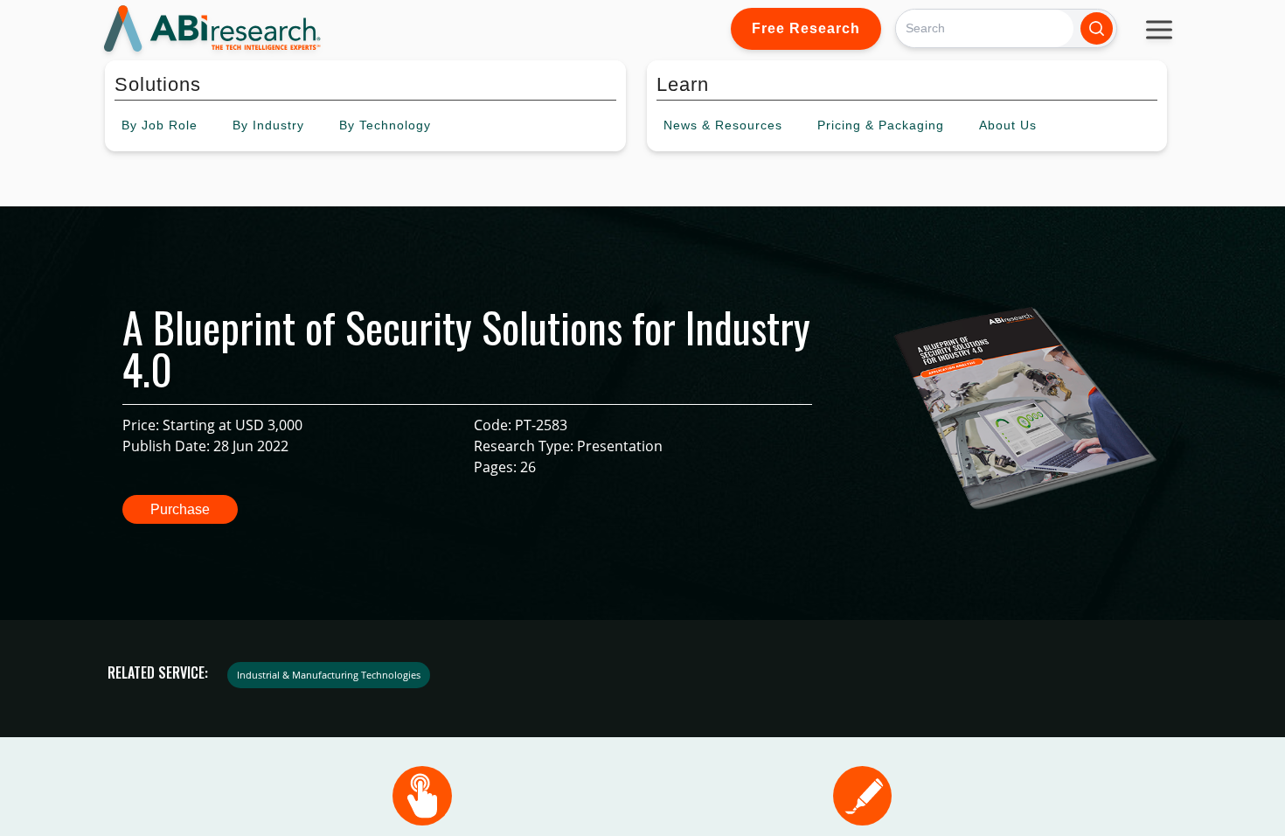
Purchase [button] (180, 509)
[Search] (1096, 28)
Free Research (806, 28)
